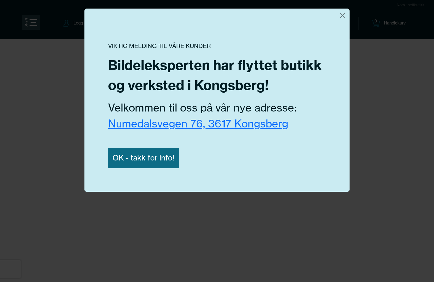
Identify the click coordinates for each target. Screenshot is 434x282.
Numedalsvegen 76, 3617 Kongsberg (198, 123)
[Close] (342, 15)
